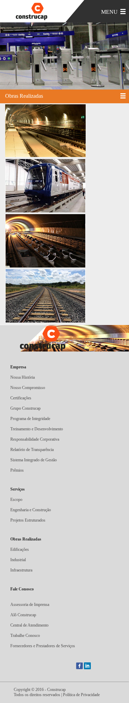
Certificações (20, 398)
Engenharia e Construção (30, 509)
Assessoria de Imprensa (29, 604)
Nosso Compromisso (27, 387)
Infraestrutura (21, 570)
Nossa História (22, 377)
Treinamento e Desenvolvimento (36, 429)
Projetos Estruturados (27, 520)
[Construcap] (34, 12)
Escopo (16, 499)
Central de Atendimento (29, 625)
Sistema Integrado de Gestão (33, 460)
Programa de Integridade (30, 418)
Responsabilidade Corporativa (34, 439)
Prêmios (17, 470)
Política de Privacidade (81, 694)
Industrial (18, 559)
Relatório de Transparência (32, 449)
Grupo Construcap (25, 408)
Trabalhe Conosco (25, 635)
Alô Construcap (23, 614)
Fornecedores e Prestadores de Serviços (42, 645)
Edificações (19, 549)
